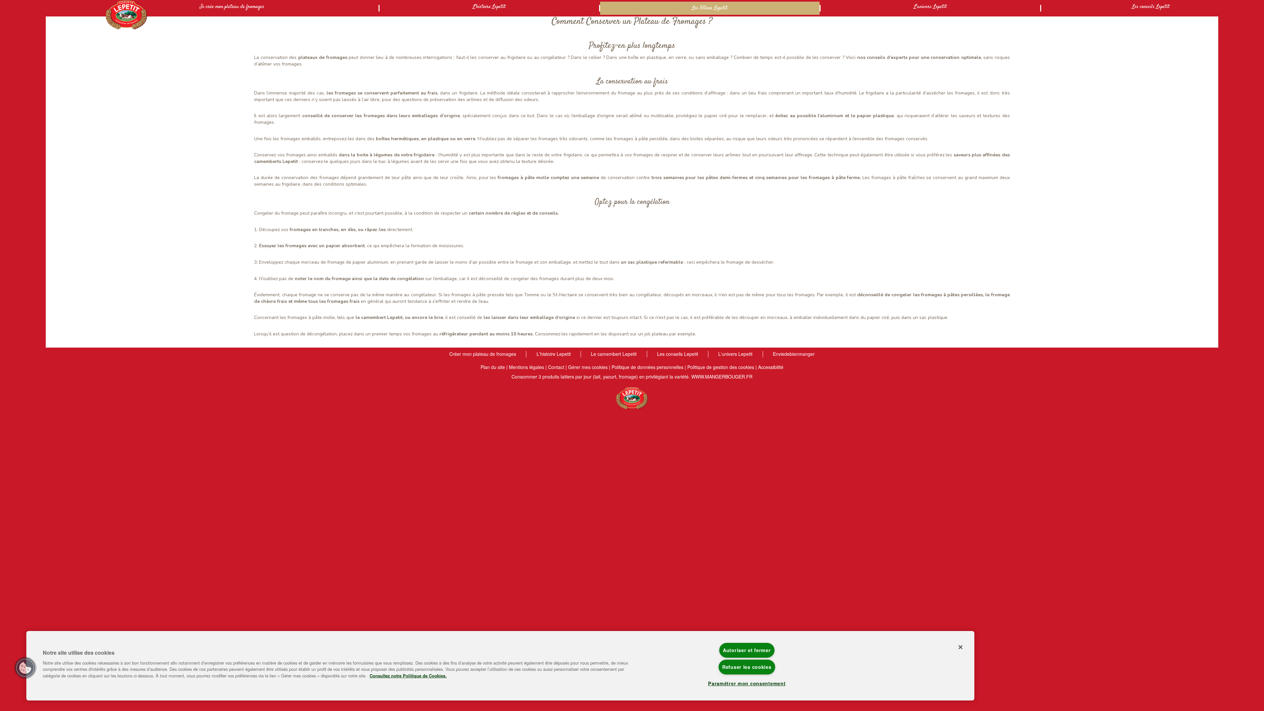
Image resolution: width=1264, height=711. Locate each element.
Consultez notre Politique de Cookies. (408, 675)
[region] (500, 665)
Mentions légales (526, 367)
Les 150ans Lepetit (709, 8)
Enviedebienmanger (794, 354)
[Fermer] (960, 647)
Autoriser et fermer (747, 650)
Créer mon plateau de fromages (482, 354)
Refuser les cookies (747, 667)
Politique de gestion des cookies (720, 367)
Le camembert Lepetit (614, 354)
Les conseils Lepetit (1151, 7)
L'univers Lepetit (930, 7)
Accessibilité (770, 367)
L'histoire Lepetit (489, 7)
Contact (556, 367)
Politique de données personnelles (647, 367)
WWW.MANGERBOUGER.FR (721, 376)
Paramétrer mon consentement (746, 683)
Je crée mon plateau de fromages (232, 7)
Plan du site (493, 367)
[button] (25, 667)
